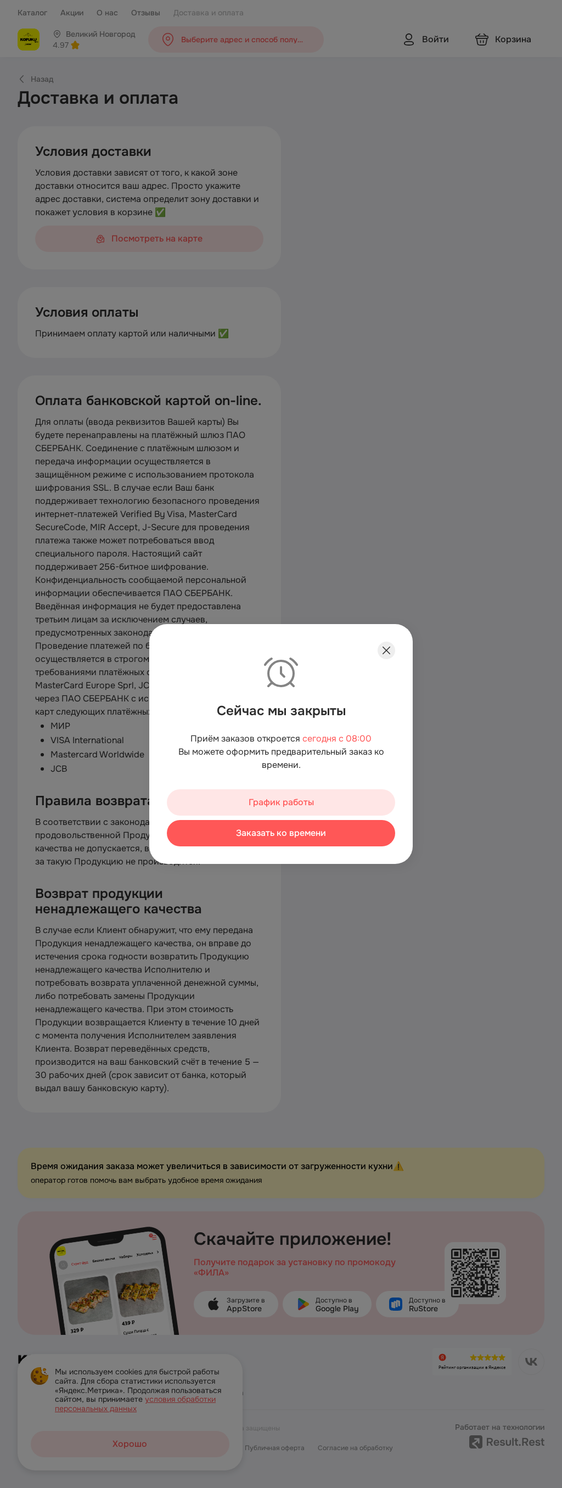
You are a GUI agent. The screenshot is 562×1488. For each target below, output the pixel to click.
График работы (281, 802)
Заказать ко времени (281, 833)
